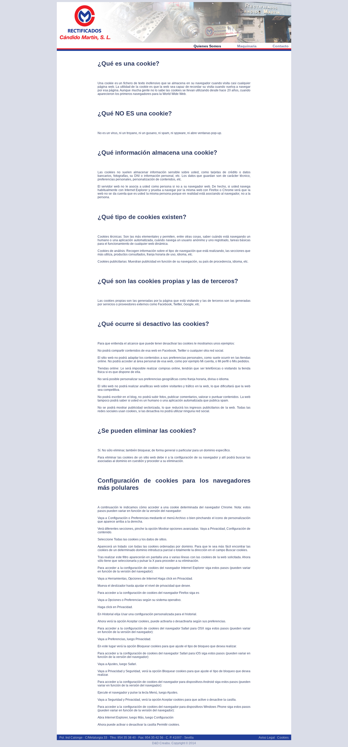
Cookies (283, 737)
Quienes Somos (207, 46)
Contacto (281, 46)
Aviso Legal (267, 737)
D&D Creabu (161, 743)
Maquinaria (247, 46)
